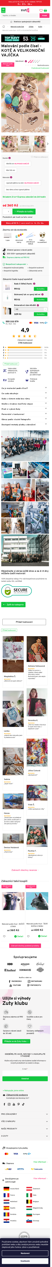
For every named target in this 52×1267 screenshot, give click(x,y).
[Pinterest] (18, 1104)
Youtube (17, 985)
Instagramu (36, 981)
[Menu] (3, 10)
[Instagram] (9, 1104)
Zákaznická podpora (17, 1095)
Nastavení (25, 1253)
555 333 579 (12, 321)
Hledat (44, 15)
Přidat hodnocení (11, 364)
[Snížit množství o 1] (11, 213)
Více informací (39, 1162)
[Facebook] (4, 1104)
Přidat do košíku (24, 211)
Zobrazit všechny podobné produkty (25, 946)
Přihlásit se (25, 1078)
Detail (20, 936)
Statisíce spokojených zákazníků (27, 22)
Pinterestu (35, 985)
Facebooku (17, 981)
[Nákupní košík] (46, 10)
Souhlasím (25, 1261)
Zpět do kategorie (15, 604)
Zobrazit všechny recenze (24, 870)
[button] (24, 622)
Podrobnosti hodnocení (40, 68)
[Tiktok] (23, 1104)
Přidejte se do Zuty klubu (15, 1041)
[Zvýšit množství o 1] (11, 210)
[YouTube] (13, 1104)
